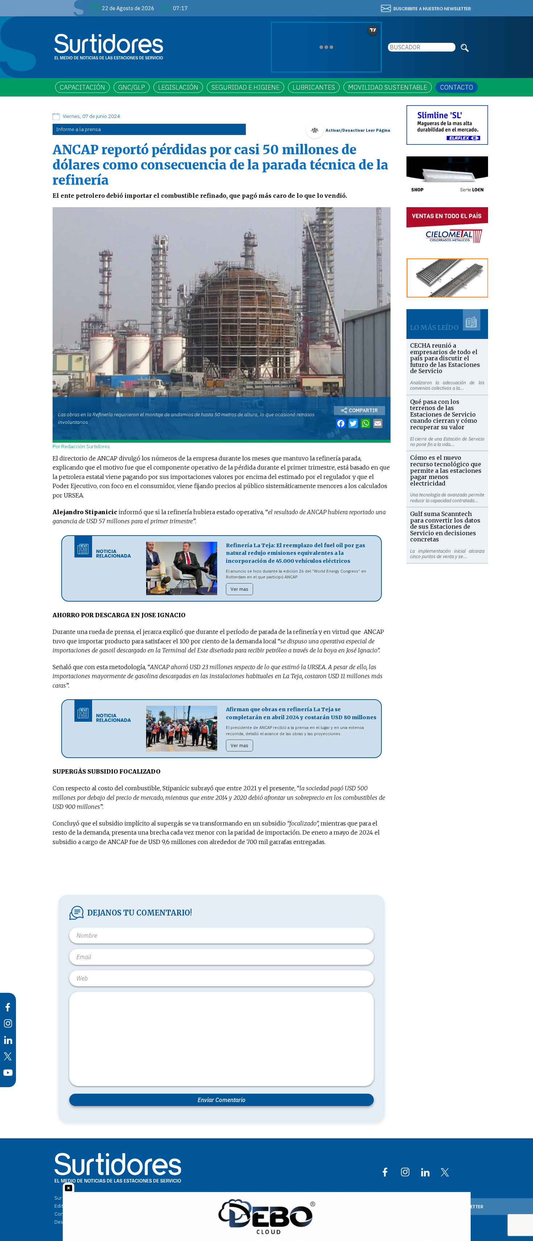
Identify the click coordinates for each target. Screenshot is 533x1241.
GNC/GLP (131, 87)
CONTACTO (456, 87)
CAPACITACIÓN (82, 87)
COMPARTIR (363, 410)
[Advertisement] (447, 672)
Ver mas (239, 589)
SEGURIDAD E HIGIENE (245, 87)
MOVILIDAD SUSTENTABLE (387, 87)
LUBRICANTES (314, 87)
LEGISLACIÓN (178, 87)
